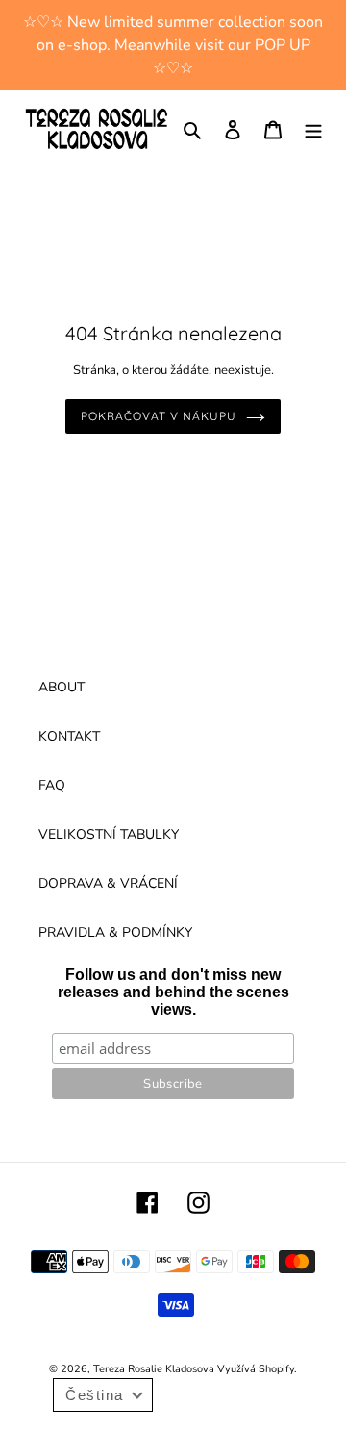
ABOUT (61, 687)
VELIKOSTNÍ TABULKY (108, 834)
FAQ (51, 785)
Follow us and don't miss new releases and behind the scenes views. (173, 992)
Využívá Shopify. (257, 1369)
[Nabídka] (313, 129)
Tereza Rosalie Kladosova (155, 1369)
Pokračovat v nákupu (158, 416)
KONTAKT (69, 736)
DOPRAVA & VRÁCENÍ (108, 883)
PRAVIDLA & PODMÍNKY (115, 932)
